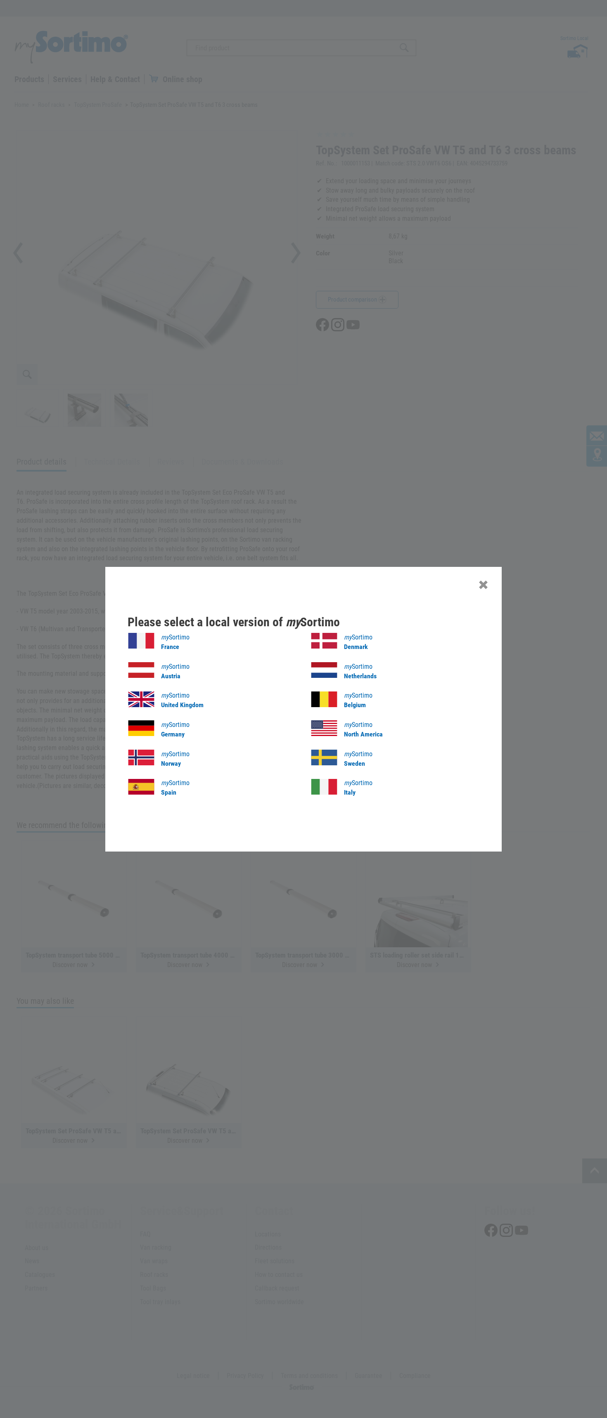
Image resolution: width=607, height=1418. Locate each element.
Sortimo (175, 642)
